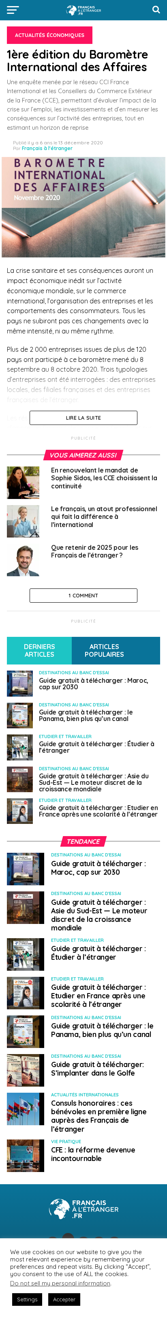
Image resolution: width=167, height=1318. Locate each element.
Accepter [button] (64, 1299)
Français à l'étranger (47, 148)
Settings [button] (27, 1299)
